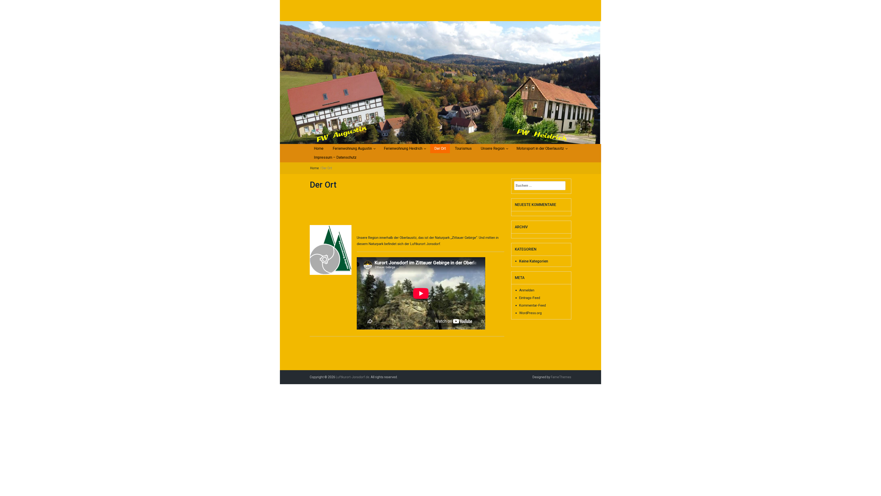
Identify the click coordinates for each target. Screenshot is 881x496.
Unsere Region (493, 148)
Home (318, 148)
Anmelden (526, 290)
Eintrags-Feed (529, 298)
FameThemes (561, 377)
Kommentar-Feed (532, 305)
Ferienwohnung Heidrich (403, 148)
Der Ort (440, 148)
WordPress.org (530, 313)
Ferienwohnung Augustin (352, 148)
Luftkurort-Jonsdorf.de (352, 377)
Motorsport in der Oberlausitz (540, 148)
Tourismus (463, 148)
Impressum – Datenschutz (335, 157)
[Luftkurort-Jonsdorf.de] (440, 82)
